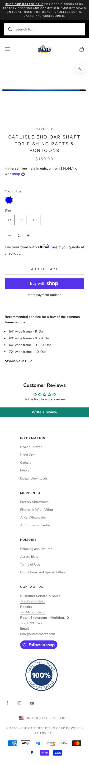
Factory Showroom (34, 502)
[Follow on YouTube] (31, 703)
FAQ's (24, 470)
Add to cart (44, 269)
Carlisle (44, 129)
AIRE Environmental (35, 525)
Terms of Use (30, 564)
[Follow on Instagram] (19, 703)
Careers (25, 462)
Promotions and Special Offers (43, 572)
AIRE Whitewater (33, 517)
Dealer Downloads (34, 478)
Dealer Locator (31, 447)
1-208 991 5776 (32, 623)
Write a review (44, 412)
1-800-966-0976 (32, 601)
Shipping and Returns (36, 549)
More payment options (44, 295)
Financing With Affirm (36, 509)
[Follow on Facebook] (7, 703)
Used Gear (28, 455)
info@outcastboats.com (37, 634)
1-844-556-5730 (32, 612)
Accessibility (29, 556)
